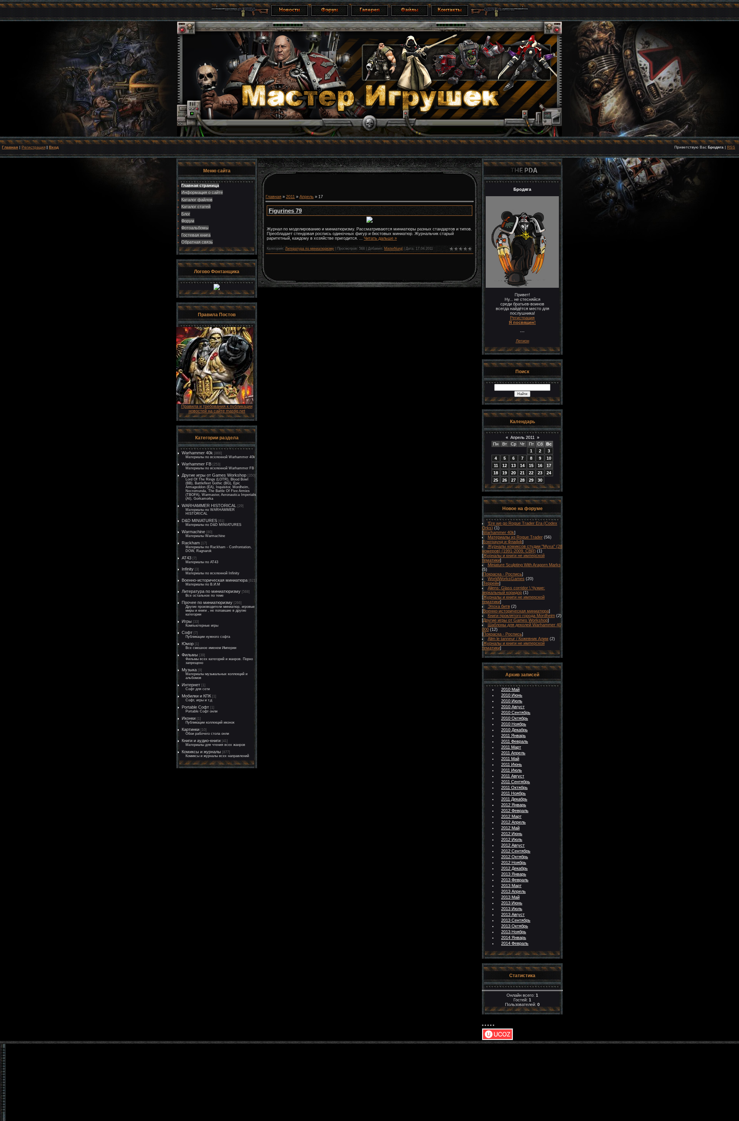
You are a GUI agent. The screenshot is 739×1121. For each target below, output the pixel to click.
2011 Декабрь (514, 799)
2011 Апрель (513, 753)
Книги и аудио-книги (201, 740)
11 (496, 465)
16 (540, 465)
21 (522, 472)
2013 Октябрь (514, 926)
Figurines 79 (285, 210)
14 (522, 465)
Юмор (188, 643)
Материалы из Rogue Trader (515, 537)
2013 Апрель (513, 891)
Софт (187, 632)
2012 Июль (511, 839)
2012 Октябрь (514, 856)
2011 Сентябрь (515, 781)
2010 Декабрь (514, 729)
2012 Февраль (514, 810)
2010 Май (510, 689)
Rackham (191, 542)
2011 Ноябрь (513, 793)
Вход (54, 147)
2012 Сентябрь (515, 851)
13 (513, 465)
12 (504, 465)
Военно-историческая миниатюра (214, 580)
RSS (731, 147)
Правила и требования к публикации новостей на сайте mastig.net (216, 408)
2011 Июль (511, 770)
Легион (522, 341)
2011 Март (511, 747)
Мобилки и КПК (196, 696)
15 (531, 465)
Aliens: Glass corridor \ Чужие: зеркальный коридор (513, 590)
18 (495, 472)
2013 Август (513, 914)
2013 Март (511, 885)
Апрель (306, 196)
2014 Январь (513, 937)
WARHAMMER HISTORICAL (209, 505)
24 (549, 472)
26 (504, 480)
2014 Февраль (514, 943)
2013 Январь (513, 874)
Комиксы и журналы (201, 751)
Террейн (491, 583)
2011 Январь (513, 735)
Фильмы (190, 654)
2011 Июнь (511, 764)
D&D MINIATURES (199, 520)
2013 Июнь (511, 903)
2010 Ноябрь (513, 724)
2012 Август (513, 845)
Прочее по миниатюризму (207, 602)
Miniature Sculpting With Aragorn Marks (524, 564)
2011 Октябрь (514, 787)
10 (549, 458)
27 (513, 480)
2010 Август (513, 706)
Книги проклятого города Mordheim (521, 615)
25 (495, 480)
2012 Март (511, 816)
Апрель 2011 (522, 437)
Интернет (191, 684)
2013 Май (510, 897)
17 (549, 465)
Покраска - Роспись (502, 574)
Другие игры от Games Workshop (214, 475)
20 (513, 472)
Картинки (190, 729)
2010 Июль (511, 701)
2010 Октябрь (514, 718)
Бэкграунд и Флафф (502, 541)
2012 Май (510, 828)
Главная (10, 147)
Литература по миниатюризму (211, 591)
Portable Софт (195, 707)
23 (540, 472)
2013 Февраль (514, 879)
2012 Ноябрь (513, 862)
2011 (290, 196)
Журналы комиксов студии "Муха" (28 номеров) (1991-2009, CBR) (522, 548)
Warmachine (193, 531)
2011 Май (510, 758)
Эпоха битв (499, 606)
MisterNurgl (393, 248)
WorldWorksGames (506, 578)
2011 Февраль (514, 741)
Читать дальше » (380, 238)
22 (531, 472)
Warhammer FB (196, 464)
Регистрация (33, 147)
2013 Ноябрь (513, 931)
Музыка (189, 669)
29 (531, 480)
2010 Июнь (511, 695)
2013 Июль (511, 908)
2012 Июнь (511, 833)
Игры (187, 621)
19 (504, 472)
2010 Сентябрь (515, 712)
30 (540, 480)
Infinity (188, 569)
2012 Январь (513, 804)
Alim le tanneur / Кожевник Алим (518, 638)
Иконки (189, 718)
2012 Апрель (513, 822)
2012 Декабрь (514, 868)
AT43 (186, 557)
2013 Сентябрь (515, 920)
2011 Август (512, 776)
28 (522, 480)
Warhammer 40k (197, 452)
